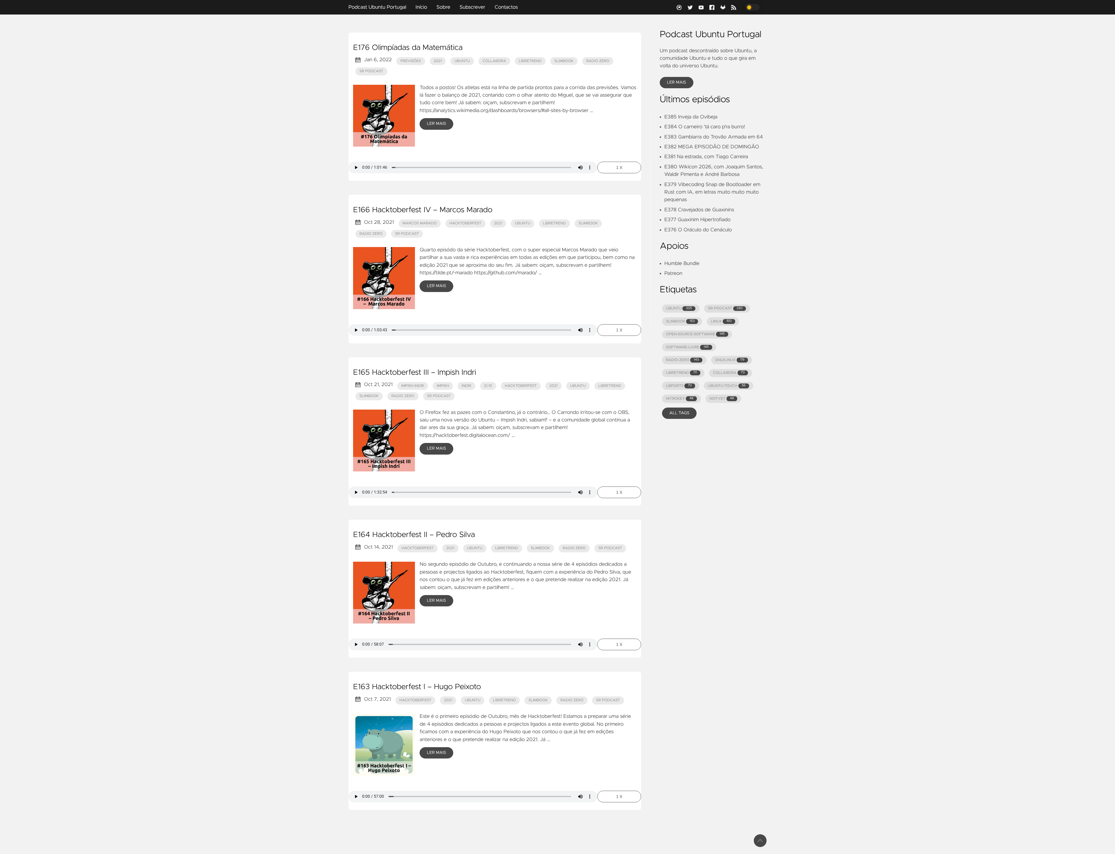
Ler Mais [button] (676, 82)
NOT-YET (722, 399)
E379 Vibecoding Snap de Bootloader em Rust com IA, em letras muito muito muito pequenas (712, 192)
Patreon (673, 273)
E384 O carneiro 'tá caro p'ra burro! (704, 126)
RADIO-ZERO (682, 360)
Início (421, 7)
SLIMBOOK (680, 321)
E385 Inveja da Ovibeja (690, 117)
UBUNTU (679, 308)
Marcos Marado (419, 223)
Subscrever (472, 7)
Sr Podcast (371, 71)
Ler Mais (436, 124)
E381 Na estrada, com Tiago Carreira (706, 156)
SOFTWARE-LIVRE (687, 347)
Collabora (494, 61)
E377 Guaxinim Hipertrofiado (697, 219)
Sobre (443, 7)
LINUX (721, 321)
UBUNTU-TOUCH (727, 386)
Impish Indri (412, 386)
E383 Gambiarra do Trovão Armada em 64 (713, 137)
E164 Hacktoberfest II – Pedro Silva (414, 535)
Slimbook (563, 61)
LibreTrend (530, 61)
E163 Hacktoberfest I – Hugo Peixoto (417, 687)
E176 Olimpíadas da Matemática (408, 48)
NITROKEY (679, 399)
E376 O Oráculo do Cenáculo (698, 230)
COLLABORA (728, 373)
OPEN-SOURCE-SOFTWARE (695, 334)
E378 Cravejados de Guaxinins (699, 209)
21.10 (488, 386)
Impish (443, 386)
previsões (410, 61)
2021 (438, 61)
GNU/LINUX (729, 360)
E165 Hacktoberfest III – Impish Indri (414, 372)
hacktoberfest (465, 223)
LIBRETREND (681, 373)
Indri (466, 386)
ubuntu (462, 61)
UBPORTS (679, 386)
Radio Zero (597, 61)
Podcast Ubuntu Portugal (377, 7)
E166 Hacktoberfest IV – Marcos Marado (422, 210)
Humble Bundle (681, 263)
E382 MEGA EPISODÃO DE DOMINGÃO (711, 146)
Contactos (506, 7)
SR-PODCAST (725, 308)
